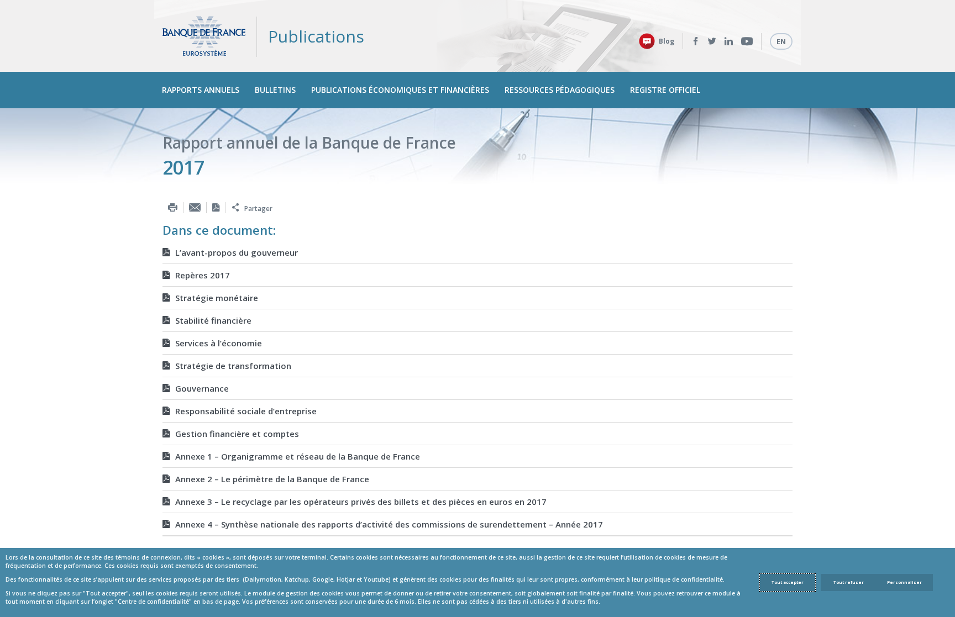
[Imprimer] (172, 207)
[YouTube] (747, 41)
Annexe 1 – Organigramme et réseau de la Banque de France (297, 456)
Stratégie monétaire (216, 297)
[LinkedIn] (729, 41)
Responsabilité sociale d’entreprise (246, 410)
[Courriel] (194, 207)
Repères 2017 (202, 275)
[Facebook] (695, 41)
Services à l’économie (218, 343)
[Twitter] (712, 41)
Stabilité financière (213, 320)
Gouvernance (202, 388)
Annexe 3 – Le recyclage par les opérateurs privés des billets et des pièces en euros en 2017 (361, 501)
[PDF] (216, 207)
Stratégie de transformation (233, 365)
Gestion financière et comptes (237, 433)
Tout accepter (788, 582)
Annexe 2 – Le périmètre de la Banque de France (272, 478)
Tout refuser (848, 582)
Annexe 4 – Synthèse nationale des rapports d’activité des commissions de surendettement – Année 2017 (389, 524)
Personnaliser (904, 582)
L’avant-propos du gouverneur (236, 252)
